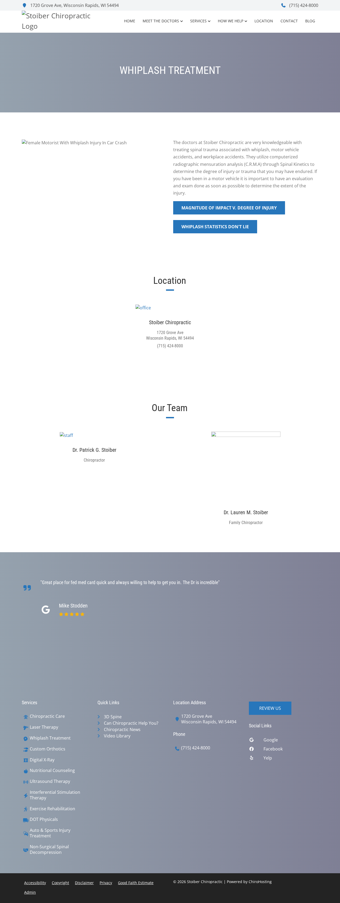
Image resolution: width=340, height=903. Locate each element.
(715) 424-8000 (303, 5)
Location (263, 20)
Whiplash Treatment (50, 738)
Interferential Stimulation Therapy (55, 795)
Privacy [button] (106, 882)
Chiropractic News (122, 729)
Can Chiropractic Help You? (131, 723)
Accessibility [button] (35, 882)
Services (198, 20)
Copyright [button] (60, 882)
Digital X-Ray (42, 760)
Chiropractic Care (47, 716)
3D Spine (113, 717)
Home (129, 20)
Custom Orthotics (47, 749)
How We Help (230, 20)
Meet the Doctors (161, 20)
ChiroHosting (260, 881)
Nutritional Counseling (52, 770)
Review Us (270, 708)
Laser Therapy (44, 727)
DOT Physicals (44, 819)
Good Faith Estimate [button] (136, 882)
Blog (310, 20)
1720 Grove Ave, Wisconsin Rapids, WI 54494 (74, 5)
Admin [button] (30, 892)
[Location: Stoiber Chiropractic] (170, 307)
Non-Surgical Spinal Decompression (49, 849)
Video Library (117, 736)
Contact (289, 20)
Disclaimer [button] (84, 882)
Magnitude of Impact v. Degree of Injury (229, 208)
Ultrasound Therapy (50, 781)
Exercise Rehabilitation (52, 809)
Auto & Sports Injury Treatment (50, 833)
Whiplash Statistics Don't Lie (215, 227)
